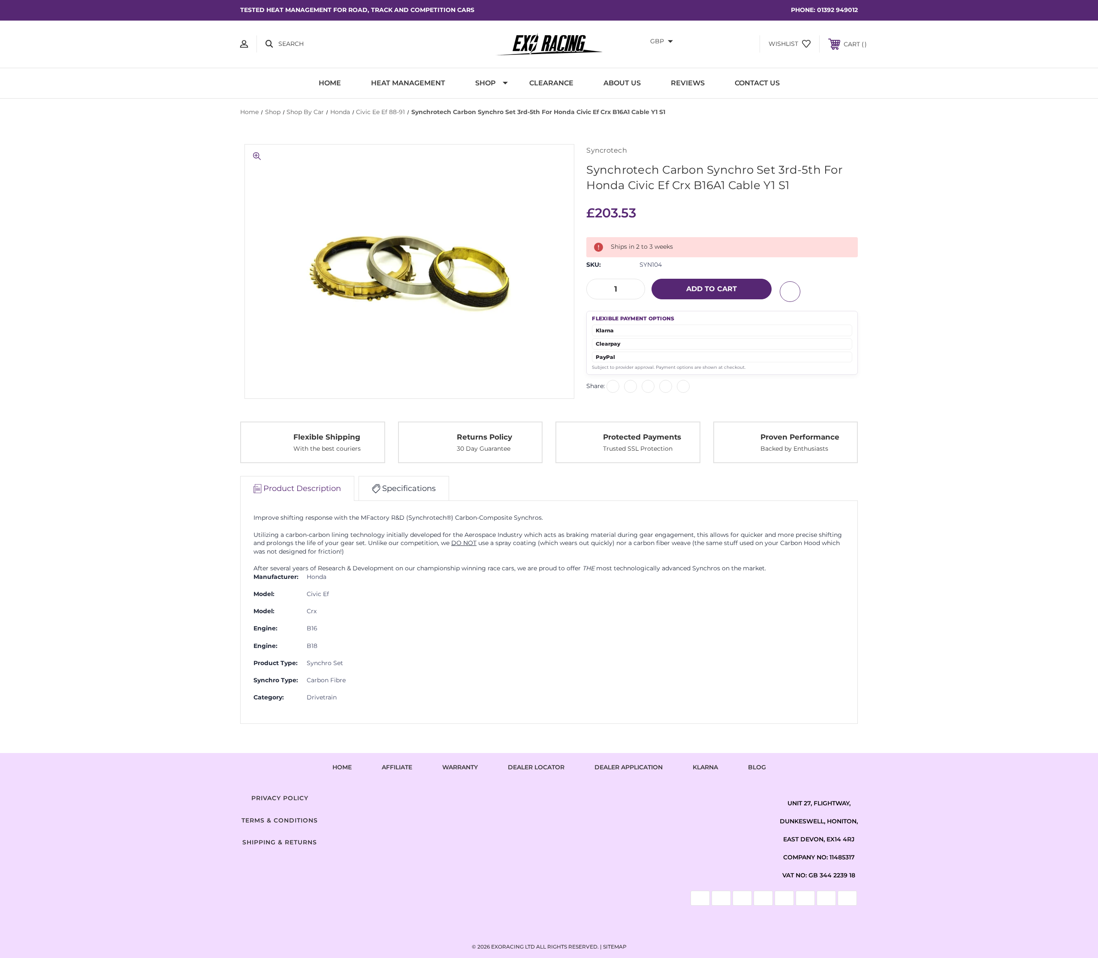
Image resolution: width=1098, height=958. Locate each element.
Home (330, 83)
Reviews (688, 83)
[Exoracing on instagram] (549, 796)
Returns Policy (484, 437)
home (342, 767)
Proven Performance (799, 437)
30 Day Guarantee (483, 448)
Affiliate (397, 767)
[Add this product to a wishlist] (790, 291)
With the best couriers (327, 448)
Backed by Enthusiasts (794, 448)
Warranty (460, 767)
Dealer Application (628, 767)
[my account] (244, 44)
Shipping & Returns (279, 842)
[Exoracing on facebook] (516, 796)
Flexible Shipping (326, 437)
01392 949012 (837, 10)
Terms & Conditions (279, 820)
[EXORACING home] (549, 44)
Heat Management (408, 83)
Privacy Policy (279, 798)
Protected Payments (642, 437)
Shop (485, 83)
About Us (622, 83)
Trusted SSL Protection (638, 448)
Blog (757, 767)
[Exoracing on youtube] (581, 796)
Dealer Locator (536, 767)
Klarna (705, 767)
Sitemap (615, 946)
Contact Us (757, 83)
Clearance (551, 83)
